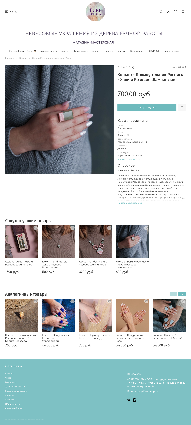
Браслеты (80, 51)
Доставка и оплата (15, 387)
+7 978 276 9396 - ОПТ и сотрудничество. (152, 379)
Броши (95, 51)
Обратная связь (13, 404)
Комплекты (136, 51)
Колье (108, 51)
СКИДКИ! (154, 51)
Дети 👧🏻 (32, 51)
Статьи (9, 395)
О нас (8, 378)
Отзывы (9, 400)
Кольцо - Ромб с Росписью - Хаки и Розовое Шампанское (132, 264)
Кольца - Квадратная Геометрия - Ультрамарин (55, 338)
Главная (9, 58)
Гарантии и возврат (16, 391)
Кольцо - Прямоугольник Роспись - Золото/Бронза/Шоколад (20, 338)
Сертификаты (170, 51)
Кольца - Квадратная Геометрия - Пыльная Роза (130, 338)
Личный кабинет (13, 408)
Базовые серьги (49, 51)
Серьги (64, 51)
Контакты (10, 382)
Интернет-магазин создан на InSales (24, 420)
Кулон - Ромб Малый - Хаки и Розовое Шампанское (55, 264)
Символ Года (16, 51)
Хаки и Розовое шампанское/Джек (51, 58)
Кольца (121, 51)
